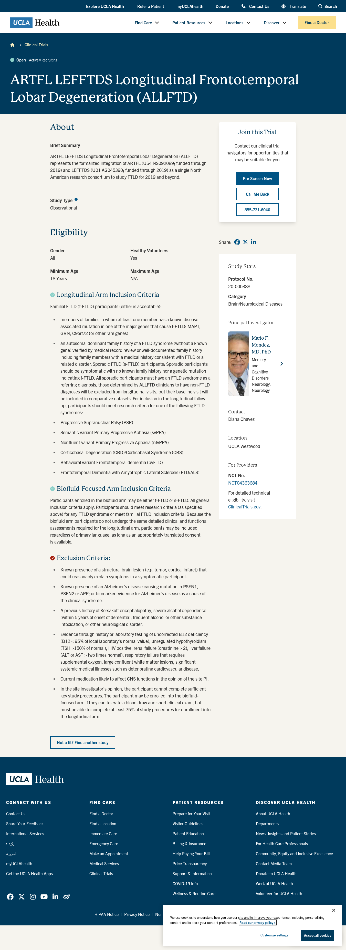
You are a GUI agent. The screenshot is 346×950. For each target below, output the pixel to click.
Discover (271, 22)
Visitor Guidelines (188, 823)
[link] (237, 242)
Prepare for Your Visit (191, 813)
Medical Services (104, 863)
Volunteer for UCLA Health (279, 893)
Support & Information (192, 873)
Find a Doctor (317, 22)
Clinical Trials (36, 44)
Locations (234, 22)
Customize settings (274, 935)
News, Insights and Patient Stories (286, 833)
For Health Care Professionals (282, 843)
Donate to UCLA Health (276, 873)
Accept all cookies (317, 935)
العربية (11, 853)
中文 (10, 843)
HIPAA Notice (107, 914)
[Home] (12, 44)
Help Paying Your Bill (191, 853)
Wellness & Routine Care (194, 893)
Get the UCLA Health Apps (29, 873)
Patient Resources (188, 22)
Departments (267, 823)
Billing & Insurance (189, 843)
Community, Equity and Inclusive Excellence (294, 853)
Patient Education (188, 833)
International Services (25, 833)
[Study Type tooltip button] (76, 199)
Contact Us (259, 6)
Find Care (143, 22)
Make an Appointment (108, 853)
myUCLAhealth (189, 6)
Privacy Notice (137, 914)
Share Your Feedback (25, 823)
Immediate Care (103, 833)
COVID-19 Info (185, 883)
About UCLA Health (273, 813)
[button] (105, 6)
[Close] (333, 910)
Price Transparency (190, 863)
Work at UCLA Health (274, 883)
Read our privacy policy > (257, 922)
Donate (222, 6)
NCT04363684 (242, 483)
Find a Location (102, 823)
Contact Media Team (274, 863)
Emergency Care (103, 843)
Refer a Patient (150, 6)
